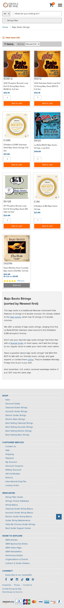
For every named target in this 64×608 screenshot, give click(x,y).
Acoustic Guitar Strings (16, 411)
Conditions (27, 585)
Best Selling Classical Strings (19, 423)
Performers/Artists (14, 555)
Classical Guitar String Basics (19, 509)
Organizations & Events (16, 559)
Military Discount (13, 470)
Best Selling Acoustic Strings (19, 427)
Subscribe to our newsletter (18, 575)
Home (5, 27)
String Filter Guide (14, 497)
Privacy (17, 585)
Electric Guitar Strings (15, 415)
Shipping (9, 454)
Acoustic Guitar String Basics (19, 513)
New (7, 400)
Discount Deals (12, 404)
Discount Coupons (14, 466)
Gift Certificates (12, 474)
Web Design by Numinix (12, 592)
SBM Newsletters (13, 552)
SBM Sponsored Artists (16, 544)
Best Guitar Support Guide (18, 528)
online (31, 360)
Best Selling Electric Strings (18, 431)
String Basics (11, 505)
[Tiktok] (22, 580)
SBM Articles (11, 540)
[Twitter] (11, 580)
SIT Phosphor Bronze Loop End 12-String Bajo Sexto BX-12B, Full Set (16, 209)
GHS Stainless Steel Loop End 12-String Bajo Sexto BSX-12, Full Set (47, 86)
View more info (12, 38)
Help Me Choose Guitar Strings (20, 524)
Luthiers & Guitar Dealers (17, 563)
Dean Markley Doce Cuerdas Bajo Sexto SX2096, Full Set (16, 269)
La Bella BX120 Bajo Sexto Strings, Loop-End (45, 146)
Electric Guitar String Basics (18, 516)
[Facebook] (6, 580)
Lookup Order (12, 485)
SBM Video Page (13, 548)
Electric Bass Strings (15, 419)
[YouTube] (27, 580)
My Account (11, 462)
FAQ (7, 450)
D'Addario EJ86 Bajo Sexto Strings (45, 207)
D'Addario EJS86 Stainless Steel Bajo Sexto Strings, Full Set (16, 148)
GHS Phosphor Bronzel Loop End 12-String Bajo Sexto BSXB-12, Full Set (16, 86)
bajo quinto (15, 317)
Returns (9, 478)
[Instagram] (17, 580)
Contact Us (10, 446)
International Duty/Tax (15, 481)
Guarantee (6, 585)
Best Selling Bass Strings (17, 435)
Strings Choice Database (17, 501)
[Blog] (32, 580)
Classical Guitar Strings (16, 407)
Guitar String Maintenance (17, 520)
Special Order (16, 343)
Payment (9, 458)
